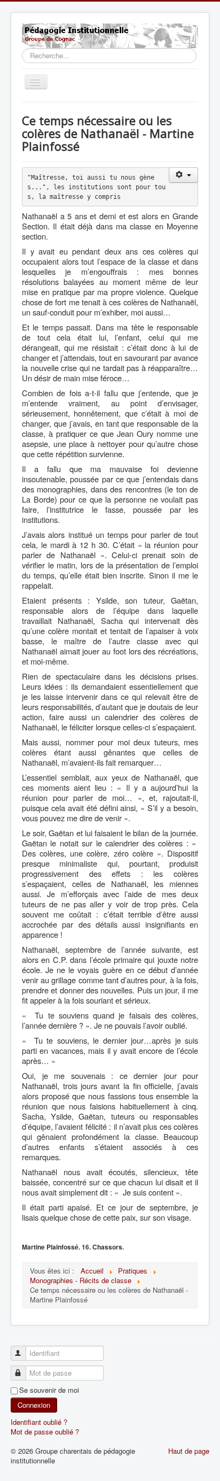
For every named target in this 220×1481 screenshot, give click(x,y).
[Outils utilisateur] (183, 175)
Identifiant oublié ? (39, 1422)
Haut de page (188, 1451)
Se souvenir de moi (49, 1390)
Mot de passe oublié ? (45, 1431)
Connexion (34, 1405)
